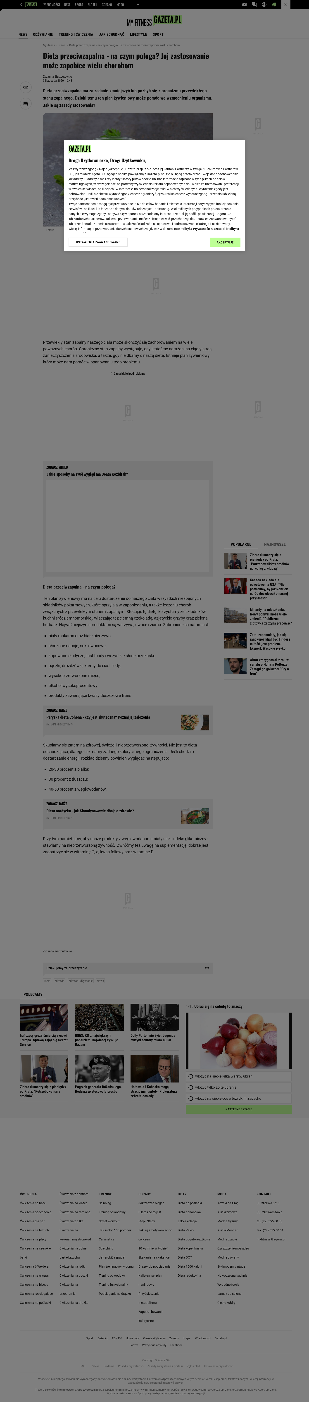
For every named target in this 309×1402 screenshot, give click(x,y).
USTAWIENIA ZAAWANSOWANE (98, 242)
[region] (154, 195)
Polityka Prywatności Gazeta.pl (203, 229)
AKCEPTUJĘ (225, 242)
